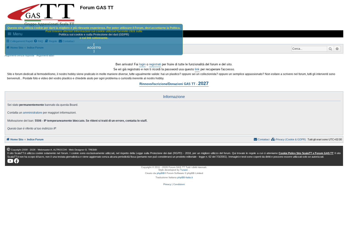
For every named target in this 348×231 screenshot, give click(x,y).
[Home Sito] (41, 14)
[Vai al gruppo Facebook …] (16, 161)
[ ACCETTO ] (94, 48)
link (197, 69)
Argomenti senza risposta (19, 55)
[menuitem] (288, 139)
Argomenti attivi (45, 55)
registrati (155, 64)
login (142, 64)
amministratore (32, 112)
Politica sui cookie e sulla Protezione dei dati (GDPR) (94, 34)
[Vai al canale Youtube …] (10, 161)
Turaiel (183, 170)
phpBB (160, 173)
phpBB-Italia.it (185, 177)
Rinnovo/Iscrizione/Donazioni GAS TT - (174, 83)
